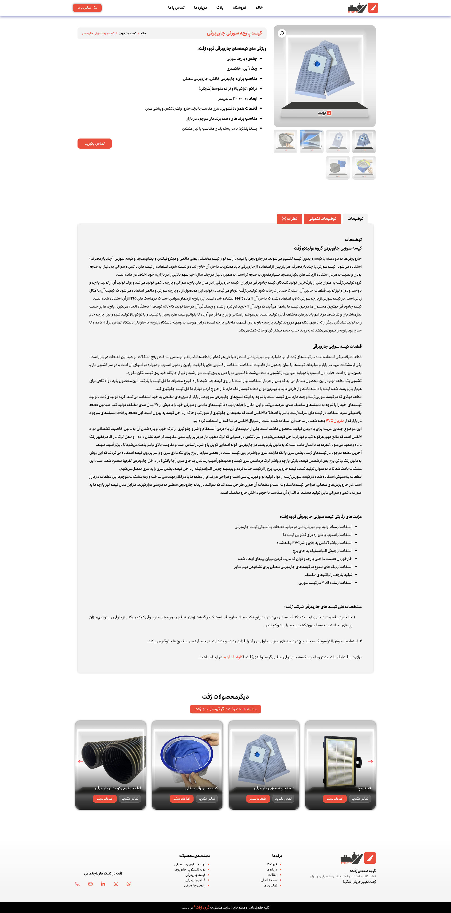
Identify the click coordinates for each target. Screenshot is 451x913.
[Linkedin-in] (103, 884)
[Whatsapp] (129, 884)
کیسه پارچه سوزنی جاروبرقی (274, 788)
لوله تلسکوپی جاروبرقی (189, 869)
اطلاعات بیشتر (334, 798)
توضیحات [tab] (355, 219)
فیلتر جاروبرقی (195, 880)
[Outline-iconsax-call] (77, 884)
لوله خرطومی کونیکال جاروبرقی (118, 788)
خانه (259, 7)
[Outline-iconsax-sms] (90, 884)
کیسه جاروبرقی (127, 33)
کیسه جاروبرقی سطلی (201, 788)
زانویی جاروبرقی (194, 885)
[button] (282, 33)
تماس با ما (176, 7)
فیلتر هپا (364, 788)
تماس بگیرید (360, 798)
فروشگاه (239, 7)
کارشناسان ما (233, 657)
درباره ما (200, 7)
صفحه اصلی (268, 880)
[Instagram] (116, 884)
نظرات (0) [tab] (289, 219)
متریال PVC (335, 421)
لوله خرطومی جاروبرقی (189, 864)
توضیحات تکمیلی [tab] (322, 219)
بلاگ (220, 7)
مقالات (272, 875)
